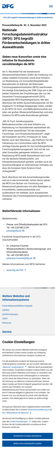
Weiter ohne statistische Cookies (27, 443)
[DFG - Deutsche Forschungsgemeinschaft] (8, 7)
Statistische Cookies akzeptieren (27, 436)
